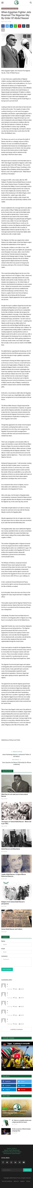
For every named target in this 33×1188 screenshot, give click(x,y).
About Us (16, 1181)
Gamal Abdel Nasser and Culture (11, 929)
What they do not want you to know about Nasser (14, 795)
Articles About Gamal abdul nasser (10, 8)
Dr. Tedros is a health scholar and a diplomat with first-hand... (21, 1121)
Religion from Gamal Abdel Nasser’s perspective (13, 903)
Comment (4, 956)
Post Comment (7, 969)
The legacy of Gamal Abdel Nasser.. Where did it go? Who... (16, 822)
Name (3, 941)
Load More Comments (16, 1029)
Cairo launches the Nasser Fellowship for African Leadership (16, 763)
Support (22, 1181)
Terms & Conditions (7, 1181)
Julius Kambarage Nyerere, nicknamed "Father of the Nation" (16, 755)
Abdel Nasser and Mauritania (10, 849)
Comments (5, 937)
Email (3, 948)
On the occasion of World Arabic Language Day (21, 1130)
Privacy (28, 1181)
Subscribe (27, 1170)
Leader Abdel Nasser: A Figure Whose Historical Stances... (13, 875)
